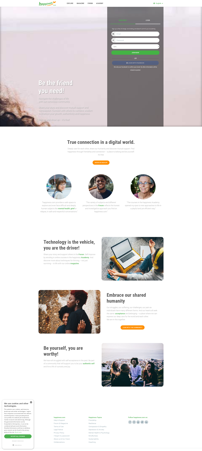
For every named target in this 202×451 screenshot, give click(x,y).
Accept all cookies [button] (18, 436)
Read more (18, 432)
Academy (85, 257)
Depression (93, 430)
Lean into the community (132, 327)
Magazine (64, 423)
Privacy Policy (59, 433)
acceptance (120, 313)
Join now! (135, 52)
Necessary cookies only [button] (18, 441)
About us (57, 439)
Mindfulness (93, 436)
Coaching (92, 442)
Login (148, 20)
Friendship (92, 420)
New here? (123, 20)
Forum (101, 205)
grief (72, 208)
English (158, 3)
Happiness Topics (95, 417)
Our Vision (66, 439)
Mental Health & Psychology (99, 433)
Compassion (93, 427)
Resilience (92, 423)
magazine (74, 263)
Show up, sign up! (101, 162)
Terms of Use (59, 427)
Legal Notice (58, 430)
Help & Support (59, 420)
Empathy (103, 427)
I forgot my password (61, 436)
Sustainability (94, 439)
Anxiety (101, 430)
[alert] (18, 424)
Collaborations (59, 442)
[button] (18, 445)
